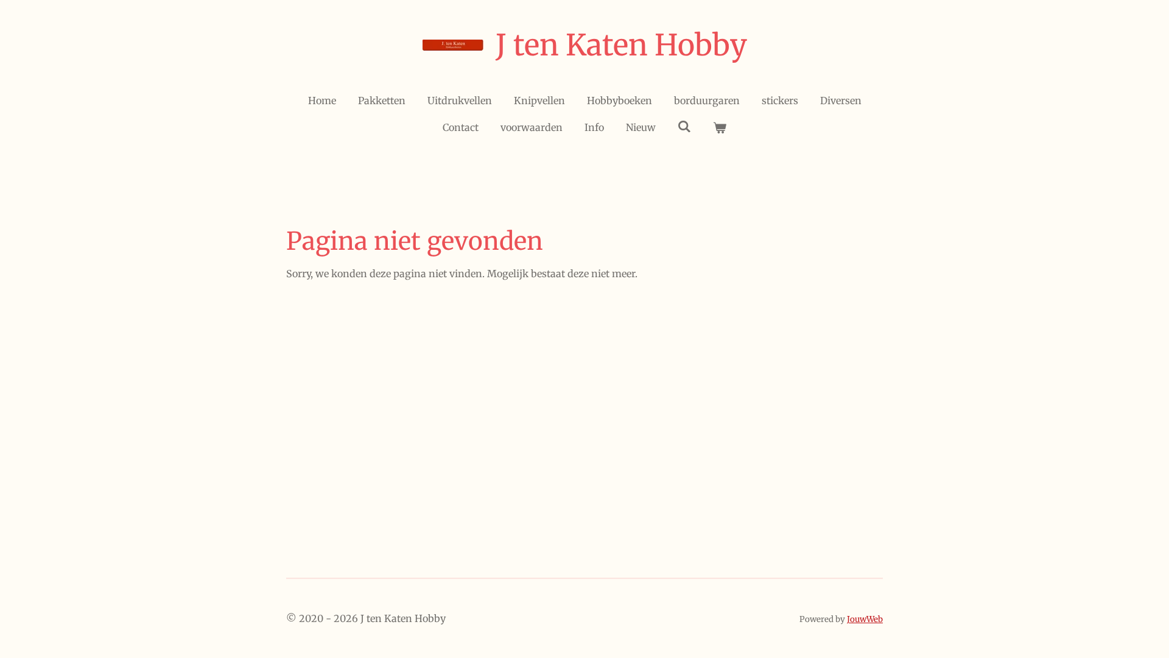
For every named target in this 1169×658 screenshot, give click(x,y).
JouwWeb (865, 619)
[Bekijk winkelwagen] (719, 127)
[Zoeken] (684, 126)
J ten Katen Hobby (621, 45)
